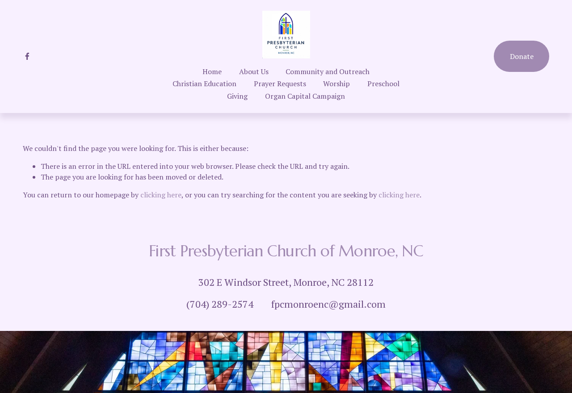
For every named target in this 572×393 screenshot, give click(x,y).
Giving (237, 96)
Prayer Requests (280, 83)
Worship (336, 83)
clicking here (160, 195)
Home (212, 71)
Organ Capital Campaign (305, 96)
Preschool (383, 83)
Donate (522, 56)
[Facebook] (27, 56)
